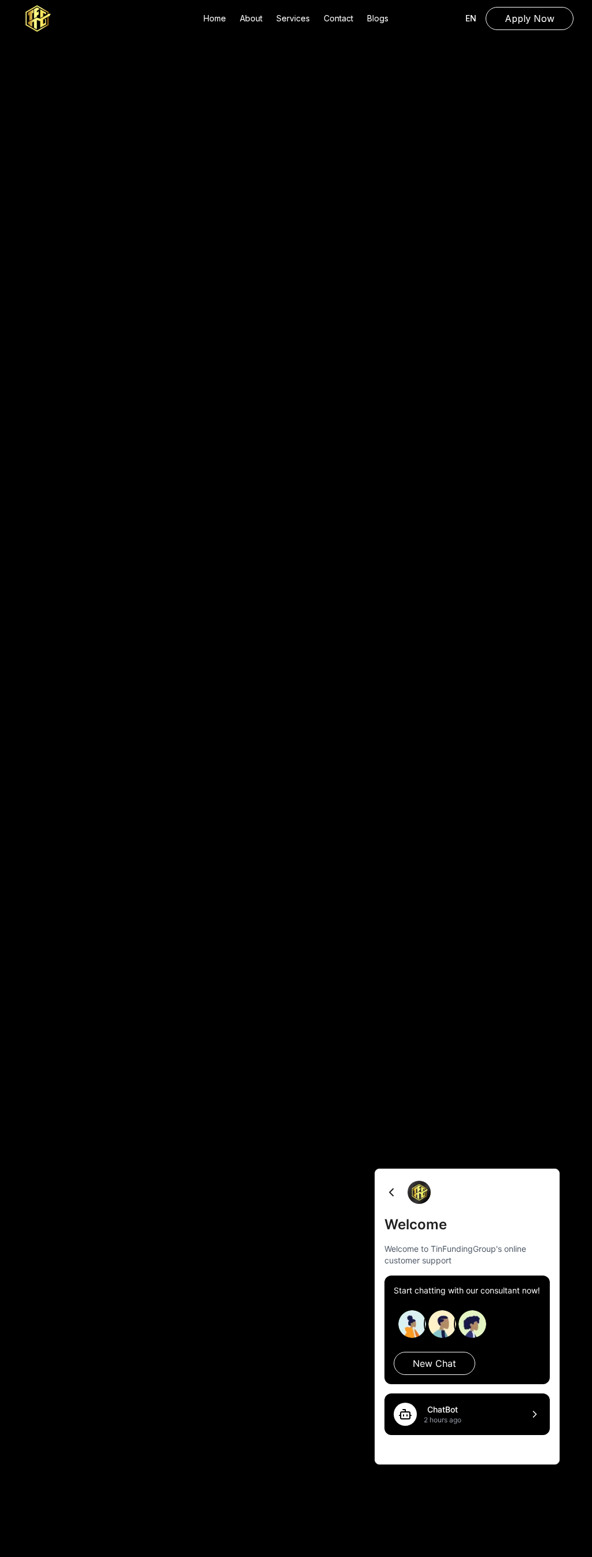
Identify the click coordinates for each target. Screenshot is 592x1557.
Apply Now (529, 18)
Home (215, 18)
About (251, 18)
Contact (338, 18)
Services (293, 18)
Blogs (377, 18)
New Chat (434, 1363)
